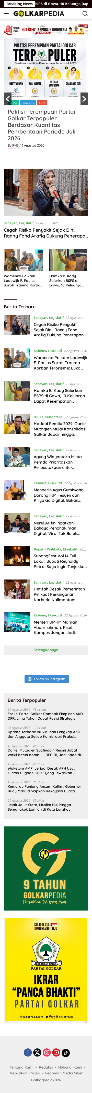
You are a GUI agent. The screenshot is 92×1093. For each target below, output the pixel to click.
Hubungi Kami (70, 1067)
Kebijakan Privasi (25, 1073)
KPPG (13, 102)
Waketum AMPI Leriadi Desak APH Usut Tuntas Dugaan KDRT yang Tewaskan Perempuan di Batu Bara (41, 770)
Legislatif (26, 223)
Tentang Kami (21, 1067)
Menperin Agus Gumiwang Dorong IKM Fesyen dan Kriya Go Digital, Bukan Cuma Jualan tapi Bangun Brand (59, 500)
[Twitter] (37, 1052)
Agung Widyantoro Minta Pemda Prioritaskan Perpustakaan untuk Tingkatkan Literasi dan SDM (58, 467)
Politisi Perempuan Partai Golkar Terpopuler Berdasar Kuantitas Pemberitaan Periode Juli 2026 (41, 125)
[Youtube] (56, 1052)
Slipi (42, 102)
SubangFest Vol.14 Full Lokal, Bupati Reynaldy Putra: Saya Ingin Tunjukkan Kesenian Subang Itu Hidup (60, 563)
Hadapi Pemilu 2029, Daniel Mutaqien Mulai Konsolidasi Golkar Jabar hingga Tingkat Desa (60, 431)
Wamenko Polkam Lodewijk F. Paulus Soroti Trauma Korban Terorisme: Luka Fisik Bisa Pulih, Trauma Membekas (23, 281)
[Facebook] (28, 1052)
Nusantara (53, 417)
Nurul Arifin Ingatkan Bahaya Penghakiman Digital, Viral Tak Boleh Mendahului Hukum (55, 530)
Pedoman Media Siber (64, 1073)
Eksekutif (55, 350)
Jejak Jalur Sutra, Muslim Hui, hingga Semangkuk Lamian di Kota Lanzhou (39, 807)
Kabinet (40, 350)
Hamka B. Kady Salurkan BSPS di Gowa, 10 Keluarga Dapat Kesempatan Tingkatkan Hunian (66, 281)
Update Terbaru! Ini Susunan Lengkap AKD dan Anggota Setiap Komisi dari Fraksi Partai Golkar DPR (44, 734)
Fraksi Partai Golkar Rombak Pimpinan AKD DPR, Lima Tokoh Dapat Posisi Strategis (45, 716)
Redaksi (46, 1067)
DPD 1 (38, 417)
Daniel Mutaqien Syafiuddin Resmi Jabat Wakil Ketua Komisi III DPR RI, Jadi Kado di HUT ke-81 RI (44, 752)
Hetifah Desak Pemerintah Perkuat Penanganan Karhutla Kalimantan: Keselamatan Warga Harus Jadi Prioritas (60, 599)
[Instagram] (47, 1052)
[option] (46, 95)
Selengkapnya (46, 650)
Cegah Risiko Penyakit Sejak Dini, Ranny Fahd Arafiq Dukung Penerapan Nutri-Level (46, 236)
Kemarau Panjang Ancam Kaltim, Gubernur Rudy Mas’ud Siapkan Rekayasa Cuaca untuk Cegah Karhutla (44, 788)
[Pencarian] (85, 13)
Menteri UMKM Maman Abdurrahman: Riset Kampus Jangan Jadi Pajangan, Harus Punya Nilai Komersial (56, 633)
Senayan (10, 223)
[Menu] (7, 13)
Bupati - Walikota (47, 549)
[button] (8, 99)
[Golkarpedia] (38, 13)
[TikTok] (66, 1053)
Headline (28, 102)
